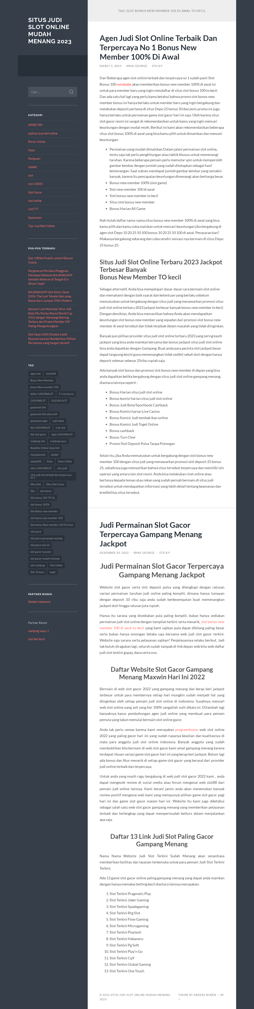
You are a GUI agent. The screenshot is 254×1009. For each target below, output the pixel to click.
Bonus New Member (42, 380)
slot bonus (46, 491)
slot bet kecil (36, 639)
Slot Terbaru (37, 572)
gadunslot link (38, 407)
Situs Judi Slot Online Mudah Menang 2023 (50, 30)
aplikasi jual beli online (43, 133)
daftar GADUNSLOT (41, 393)
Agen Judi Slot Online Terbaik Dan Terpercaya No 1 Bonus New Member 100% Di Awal (158, 47)
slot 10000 (35, 184)
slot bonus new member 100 (46, 518)
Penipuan (34, 158)
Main (31, 150)
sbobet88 (35, 461)
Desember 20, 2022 (114, 552)
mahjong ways (58, 441)
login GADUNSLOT (62, 434)
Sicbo (50, 461)
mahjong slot (37, 441)
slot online (35, 200)
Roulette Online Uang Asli (44, 447)
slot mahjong (37, 565)
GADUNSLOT (38, 400)
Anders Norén (205, 994)
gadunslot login (38, 420)
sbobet (32, 167)
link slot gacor (38, 434)
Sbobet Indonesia (39, 601)
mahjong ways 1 (38, 631)
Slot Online (56, 565)
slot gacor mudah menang (45, 558)
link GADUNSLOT (40, 427)
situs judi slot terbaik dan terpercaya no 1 (51, 476)
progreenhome (186, 729)
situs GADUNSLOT (41, 468)
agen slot (35, 373)
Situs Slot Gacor (55, 484)
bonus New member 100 (44, 387)
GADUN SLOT (59, 400)
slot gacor (35, 531)
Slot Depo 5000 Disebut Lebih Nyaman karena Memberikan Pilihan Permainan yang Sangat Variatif (52, 338)
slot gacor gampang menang (46, 538)
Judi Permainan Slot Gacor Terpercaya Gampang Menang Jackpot (151, 534)
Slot (32, 491)
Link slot (60, 427)
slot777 (33, 209)
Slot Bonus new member (44, 511)
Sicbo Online (65, 461)
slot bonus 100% (39, 504)
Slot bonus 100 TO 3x (42, 497)
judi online (58, 420)
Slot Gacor (35, 192)
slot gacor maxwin (40, 551)
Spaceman (34, 217)
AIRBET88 (35, 125)
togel (52, 572)
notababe (124, 84)
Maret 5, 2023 (110, 66)
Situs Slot (35, 484)
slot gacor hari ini (40, 545)
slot (30, 175)
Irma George (136, 66)
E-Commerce (66, 393)
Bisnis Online (36, 141)
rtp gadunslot (37, 454)
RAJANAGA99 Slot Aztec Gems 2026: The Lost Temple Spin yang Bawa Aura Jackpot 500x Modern (50, 296)
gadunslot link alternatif (43, 414)
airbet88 (51, 373)
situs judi (62, 468)
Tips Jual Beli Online (41, 226)
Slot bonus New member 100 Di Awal (51, 524)
